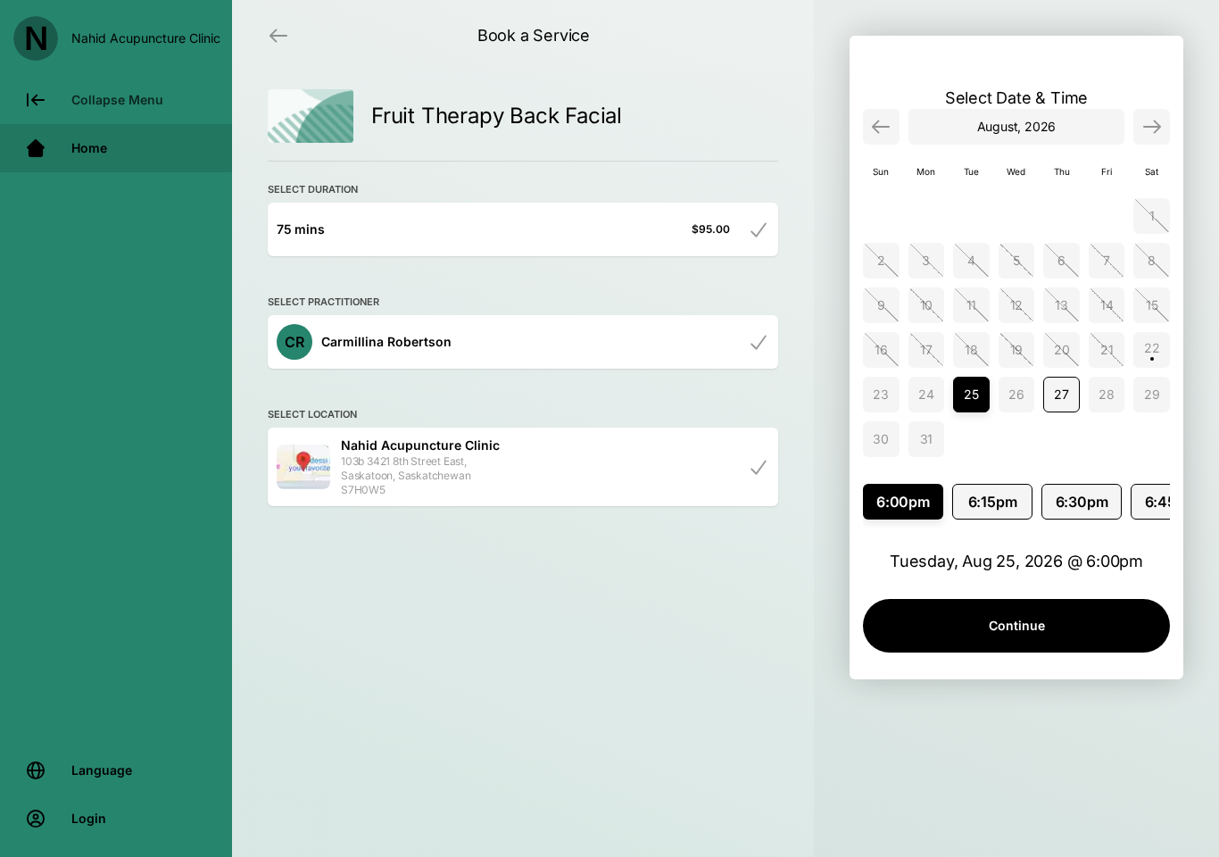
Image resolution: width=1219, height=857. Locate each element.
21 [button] (1107, 349)
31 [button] (926, 438)
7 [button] (1106, 260)
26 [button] (1016, 394)
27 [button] (1061, 394)
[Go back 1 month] (881, 127)
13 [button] (1061, 304)
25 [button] (971, 394)
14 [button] (1107, 304)
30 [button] (881, 438)
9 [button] (881, 304)
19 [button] (1017, 349)
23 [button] (881, 394)
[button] (1151, 350)
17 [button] (926, 349)
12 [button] (1017, 304)
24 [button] (926, 394)
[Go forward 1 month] (1151, 127)
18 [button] (971, 349)
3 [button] (926, 260)
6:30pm (1082, 502)
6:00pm (903, 502)
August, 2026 (1017, 126)
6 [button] (1061, 260)
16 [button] (881, 349)
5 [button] (1016, 260)
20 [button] (1062, 349)
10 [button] (926, 304)
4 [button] (971, 260)
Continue (1017, 625)
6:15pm (992, 502)
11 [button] (971, 304)
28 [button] (1107, 394)
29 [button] (1152, 394)
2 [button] (881, 260)
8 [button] (1152, 260)
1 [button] (1152, 215)
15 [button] (1152, 304)
